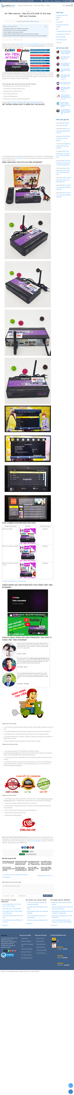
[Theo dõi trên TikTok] (63, 1)
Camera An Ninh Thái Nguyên (61, 16)
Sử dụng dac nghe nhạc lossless (62, 25)
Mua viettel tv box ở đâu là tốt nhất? (65, 57)
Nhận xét (63, 59)
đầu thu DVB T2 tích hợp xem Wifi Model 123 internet (30, 44)
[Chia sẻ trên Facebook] (22, 847)
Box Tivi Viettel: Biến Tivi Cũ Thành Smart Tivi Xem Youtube (65, 52)
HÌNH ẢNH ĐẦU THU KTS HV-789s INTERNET (15, 30)
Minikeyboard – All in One (44, 875)
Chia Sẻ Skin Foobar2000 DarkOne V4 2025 (63, 130)
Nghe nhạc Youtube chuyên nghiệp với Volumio (65, 89)
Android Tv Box (28, 5)
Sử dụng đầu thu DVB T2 (62, 31)
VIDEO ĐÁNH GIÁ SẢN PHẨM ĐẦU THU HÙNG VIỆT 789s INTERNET (21, 34)
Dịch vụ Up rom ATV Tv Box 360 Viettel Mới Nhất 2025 (63, 187)
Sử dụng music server (62, 34)
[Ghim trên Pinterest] (30, 847)
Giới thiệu (46, 1)
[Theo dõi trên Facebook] (62, 1)
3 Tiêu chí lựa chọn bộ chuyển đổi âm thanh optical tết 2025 (66, 96)
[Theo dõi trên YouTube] (72, 1)
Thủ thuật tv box (60, 39)
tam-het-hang (59, 37)
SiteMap (48, 5)
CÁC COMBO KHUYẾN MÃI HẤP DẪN (13, 32)
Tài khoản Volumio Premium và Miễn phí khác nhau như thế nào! (66, 111)
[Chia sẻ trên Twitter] (25, 847)
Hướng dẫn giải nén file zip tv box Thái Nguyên (63, 138)
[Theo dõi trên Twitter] (65, 1)
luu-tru (28, 11)
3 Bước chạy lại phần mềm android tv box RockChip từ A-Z (63, 179)
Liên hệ (51, 1)
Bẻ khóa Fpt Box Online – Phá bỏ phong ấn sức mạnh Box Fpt (65, 104)
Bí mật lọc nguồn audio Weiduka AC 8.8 (37, 920)
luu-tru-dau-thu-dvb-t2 (31, 854)
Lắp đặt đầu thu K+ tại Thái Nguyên (17, 581)
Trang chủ (20, 5)
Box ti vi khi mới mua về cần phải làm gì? (66, 83)
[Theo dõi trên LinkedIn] (70, 1)
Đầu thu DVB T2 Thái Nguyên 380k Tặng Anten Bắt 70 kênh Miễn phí (26, 102)
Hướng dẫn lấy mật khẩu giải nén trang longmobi (63, 146)
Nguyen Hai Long (34, 21)
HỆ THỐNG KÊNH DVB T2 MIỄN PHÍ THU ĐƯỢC (16, 28)
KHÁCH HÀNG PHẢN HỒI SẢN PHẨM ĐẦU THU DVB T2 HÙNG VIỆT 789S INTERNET (25, 35)
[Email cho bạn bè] (28, 847)
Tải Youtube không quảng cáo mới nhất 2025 (65, 70)
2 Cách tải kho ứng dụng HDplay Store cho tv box (65, 76)
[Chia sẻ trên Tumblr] (33, 847)
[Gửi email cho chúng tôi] (66, 1)
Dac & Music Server (39, 5)
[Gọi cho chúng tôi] (68, 1)
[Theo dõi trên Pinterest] (69, 1)
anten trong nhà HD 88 (19, 158)
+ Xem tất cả (4, 925)
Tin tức (58, 42)
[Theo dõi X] (6, 951)
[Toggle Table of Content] (45, 26)
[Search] (41, 1)
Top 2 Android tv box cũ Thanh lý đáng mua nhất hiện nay (65, 64)
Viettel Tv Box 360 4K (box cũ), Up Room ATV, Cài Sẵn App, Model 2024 (63, 154)
